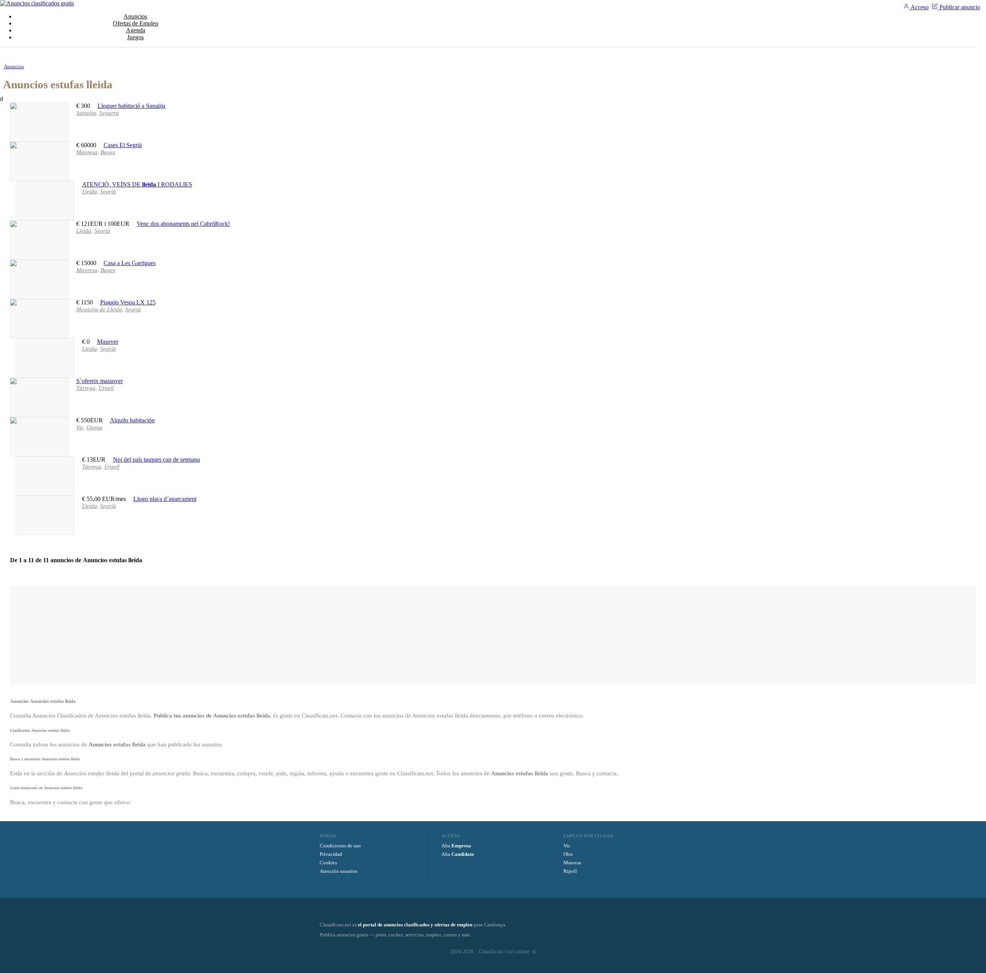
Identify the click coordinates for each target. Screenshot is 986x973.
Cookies (328, 862)
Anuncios (135, 16)
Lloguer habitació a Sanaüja (131, 106)
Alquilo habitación (132, 420)
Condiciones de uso (340, 846)
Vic (566, 846)
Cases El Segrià (123, 145)
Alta (456, 846)
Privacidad (331, 854)
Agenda (135, 30)
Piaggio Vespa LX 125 (128, 302)
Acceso (919, 7)
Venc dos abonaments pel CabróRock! (183, 223)
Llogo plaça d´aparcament (164, 499)
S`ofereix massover (99, 381)
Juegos (135, 37)
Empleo (135, 23)
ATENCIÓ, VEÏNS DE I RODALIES (137, 184)
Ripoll (570, 871)
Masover (107, 341)
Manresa (572, 862)
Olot (568, 854)
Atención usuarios (338, 871)
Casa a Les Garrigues (130, 263)
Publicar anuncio (959, 7)
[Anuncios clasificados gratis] (37, 3)
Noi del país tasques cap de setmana (156, 459)
